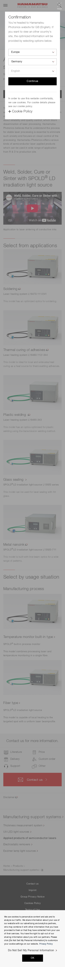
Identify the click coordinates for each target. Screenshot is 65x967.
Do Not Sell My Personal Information (31, 950)
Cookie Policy (22, 111)
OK (32, 958)
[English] (32, 71)
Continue (32, 81)
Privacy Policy (46, 944)
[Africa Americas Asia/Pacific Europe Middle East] (32, 52)
